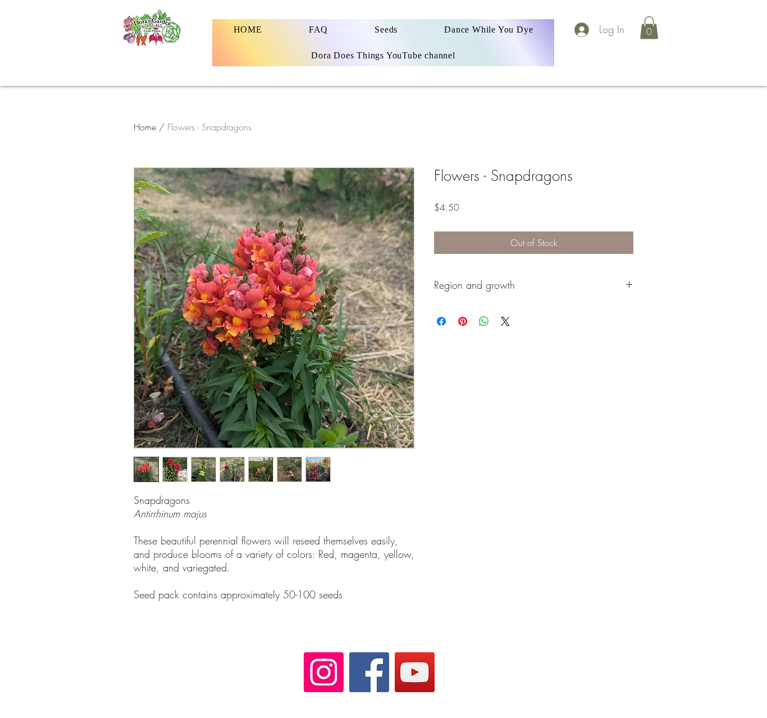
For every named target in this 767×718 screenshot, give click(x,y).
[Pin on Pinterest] (462, 321)
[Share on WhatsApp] (484, 321)
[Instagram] (324, 672)
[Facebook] (369, 672)
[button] (649, 27)
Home (145, 127)
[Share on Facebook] (441, 321)
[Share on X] (505, 321)
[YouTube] (415, 672)
